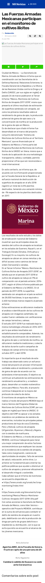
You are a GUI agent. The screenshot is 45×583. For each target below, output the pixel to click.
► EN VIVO (32, 4)
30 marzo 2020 (10, 36)
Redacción (9, 33)
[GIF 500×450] (22, 216)
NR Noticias (19, 4)
